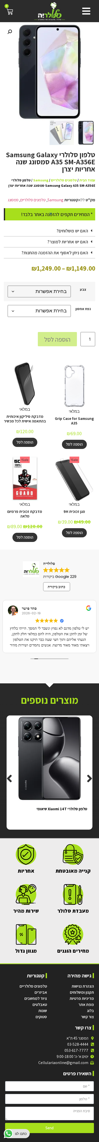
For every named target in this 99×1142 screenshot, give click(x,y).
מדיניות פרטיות (82, 998)
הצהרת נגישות (83, 986)
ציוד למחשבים (35, 998)
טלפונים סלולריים (64, 180)
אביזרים (41, 992)
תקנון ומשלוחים (82, 992)
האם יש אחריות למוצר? (67, 242)
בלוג (90, 1010)
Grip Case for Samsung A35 (74, 421)
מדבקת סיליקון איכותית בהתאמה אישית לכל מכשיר (25, 418)
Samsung (40, 180)
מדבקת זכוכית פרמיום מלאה (24, 514)
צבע (83, 289)
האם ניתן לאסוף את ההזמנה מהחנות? (55, 253)
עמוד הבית (87, 180)
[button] (85, 11)
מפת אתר (86, 1004)
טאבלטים (39, 1004)
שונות (42, 1010)
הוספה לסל (57, 339)
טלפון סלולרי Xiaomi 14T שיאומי (62, 808)
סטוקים (41, 1016)
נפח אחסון (83, 309)
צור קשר (87, 1016)
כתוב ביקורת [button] (56, 586)
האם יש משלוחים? (72, 231)
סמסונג (13, 200)
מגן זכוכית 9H (74, 511)
